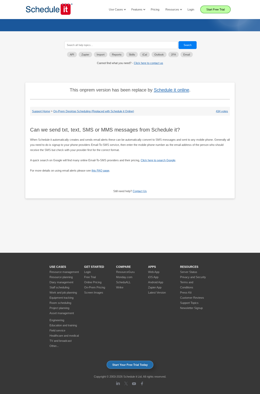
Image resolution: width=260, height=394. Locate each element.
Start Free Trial (215, 9)
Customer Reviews (192, 297)
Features (136, 9)
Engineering (56, 320)
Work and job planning (63, 292)
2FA (173, 54)
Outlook (159, 54)
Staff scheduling (59, 287)
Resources (172, 9)
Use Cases (116, 9)
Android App (155, 282)
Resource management (64, 272)
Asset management (61, 313)
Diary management (61, 282)
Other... (54, 345)
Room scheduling (60, 302)
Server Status (188, 272)
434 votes (222, 111)
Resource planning (61, 277)
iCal (144, 54)
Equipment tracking (61, 297)
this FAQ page (100, 170)
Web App (153, 272)
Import (100, 54)
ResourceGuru (125, 272)
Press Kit (185, 292)
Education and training (63, 325)
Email (186, 54)
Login (190, 9)
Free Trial (90, 277)
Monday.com (124, 277)
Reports (116, 54)
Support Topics (189, 302)
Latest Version (157, 292)
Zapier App (154, 287)
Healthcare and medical (64, 335)
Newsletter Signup (191, 308)
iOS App (153, 277)
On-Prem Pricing (94, 287)
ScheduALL (123, 282)
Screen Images (93, 292)
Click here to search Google (158, 160)
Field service (57, 330)
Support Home (41, 111)
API (72, 54)
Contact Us (140, 191)
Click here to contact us (148, 63)
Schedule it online (171, 89)
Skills (132, 54)
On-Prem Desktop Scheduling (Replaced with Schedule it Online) (93, 111)
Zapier (85, 54)
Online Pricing (92, 282)
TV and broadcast (60, 340)
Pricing (155, 9)
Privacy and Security (193, 277)
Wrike (119, 287)
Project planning (59, 308)
